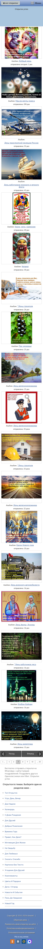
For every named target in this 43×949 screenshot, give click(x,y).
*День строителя (25, 306)
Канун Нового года (25, 545)
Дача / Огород (11, 887)
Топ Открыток (11, 793)
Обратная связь (20, 920)
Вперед (30, 754)
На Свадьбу (10, 848)
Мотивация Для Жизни (15, 842)
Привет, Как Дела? (13, 837)
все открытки (10, 3)
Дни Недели (10, 804)
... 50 (39, 762)
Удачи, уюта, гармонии (25, 227)
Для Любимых (11, 854)
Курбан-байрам (25, 704)
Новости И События (13, 892)
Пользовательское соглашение (21, 933)
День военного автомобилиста (25, 585)
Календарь (10, 809)
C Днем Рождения (13, 815)
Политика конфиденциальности (20, 928)
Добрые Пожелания (13, 826)
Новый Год (9, 903)
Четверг (25, 267)
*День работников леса (25, 665)
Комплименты (11, 876)
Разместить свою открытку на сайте (20, 924)
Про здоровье (25, 346)
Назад (11, 754)
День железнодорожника (25, 386)
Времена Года (11, 831)
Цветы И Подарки (13, 881)
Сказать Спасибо (12, 859)
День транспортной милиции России (21, 143)
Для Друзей (10, 820)
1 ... (3, 762)
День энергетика (25, 744)
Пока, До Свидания (13, 898)
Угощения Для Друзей (14, 870)
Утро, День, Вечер (13, 798)
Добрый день (25, 61)
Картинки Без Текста (14, 865)
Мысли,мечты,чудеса (25, 101)
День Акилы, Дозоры (25, 625)
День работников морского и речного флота (21, 186)
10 (32, 762)
